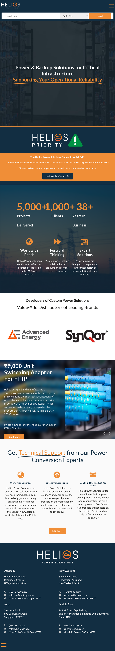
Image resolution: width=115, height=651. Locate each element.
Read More (14, 437)
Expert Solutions (85, 252)
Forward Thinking (57, 252)
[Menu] (111, 5)
